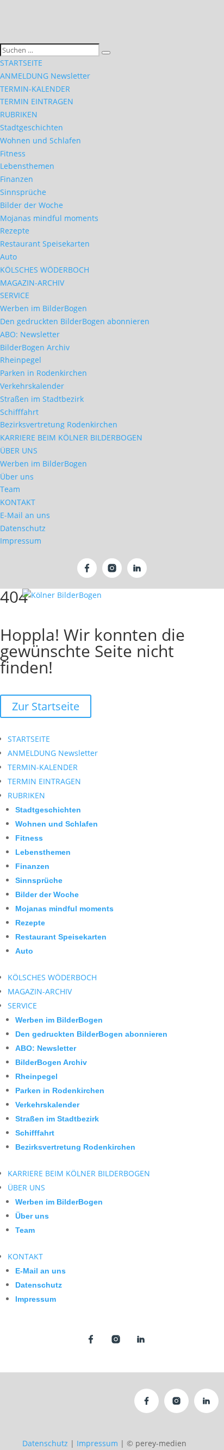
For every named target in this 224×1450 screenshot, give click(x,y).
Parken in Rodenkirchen (43, 373)
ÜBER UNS (19, 450)
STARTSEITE (21, 63)
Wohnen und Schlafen (40, 140)
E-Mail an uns (25, 515)
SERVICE (14, 295)
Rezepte (14, 230)
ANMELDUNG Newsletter (45, 76)
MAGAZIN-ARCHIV (32, 283)
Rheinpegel (20, 360)
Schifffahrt (19, 412)
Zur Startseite (45, 706)
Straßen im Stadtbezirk (42, 399)
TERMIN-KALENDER (35, 89)
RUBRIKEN (19, 114)
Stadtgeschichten (31, 127)
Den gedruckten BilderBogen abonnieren (75, 321)
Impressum (20, 540)
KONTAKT (17, 502)
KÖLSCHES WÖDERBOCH (44, 269)
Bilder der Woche (31, 205)
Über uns (17, 476)
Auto (8, 256)
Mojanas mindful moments (49, 218)
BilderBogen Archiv (35, 347)
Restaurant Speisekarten (45, 243)
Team (10, 489)
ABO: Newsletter (30, 334)
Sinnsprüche (23, 192)
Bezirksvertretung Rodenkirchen (58, 424)
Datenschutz (23, 528)
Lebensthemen (27, 166)
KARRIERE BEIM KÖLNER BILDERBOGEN (71, 437)
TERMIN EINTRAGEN (36, 101)
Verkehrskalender (32, 386)
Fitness (13, 153)
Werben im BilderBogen (43, 308)
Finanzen (16, 179)
